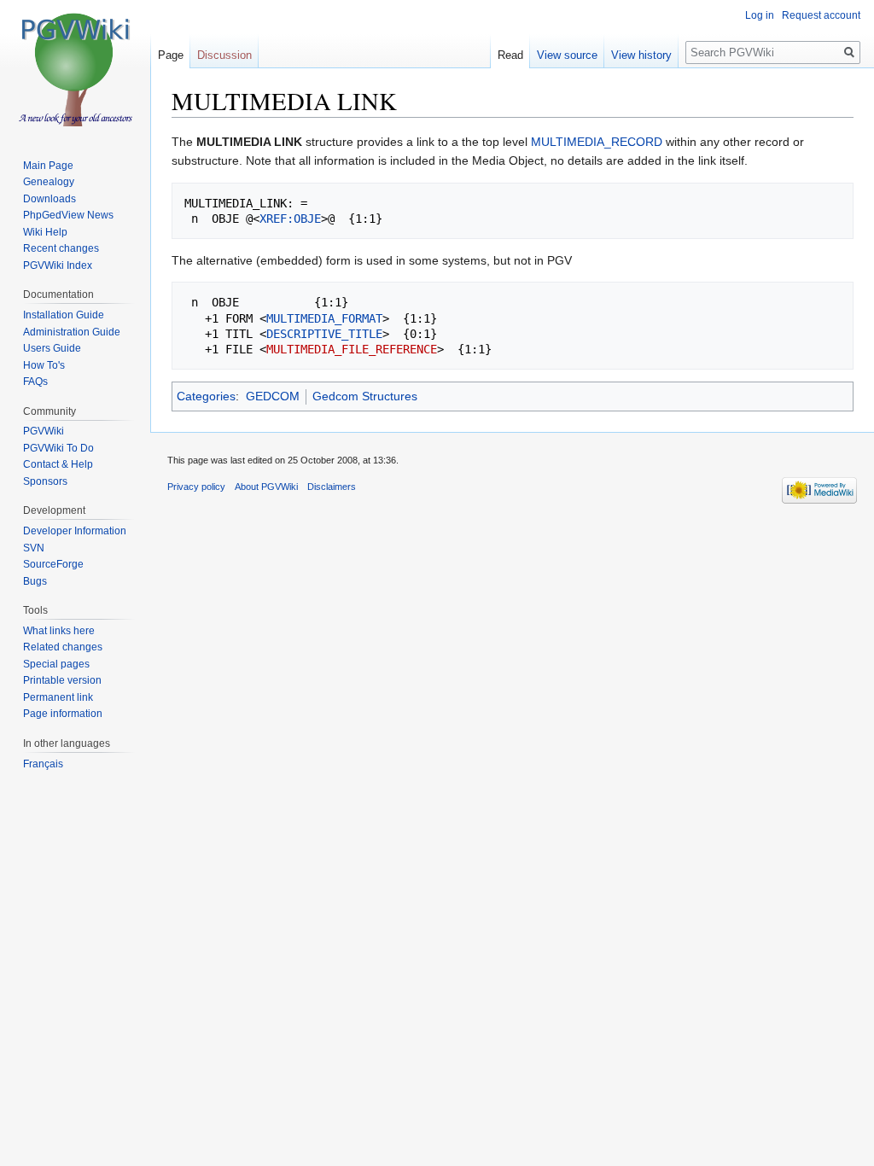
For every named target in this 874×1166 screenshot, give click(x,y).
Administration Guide (71, 332)
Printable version (62, 680)
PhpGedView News (68, 215)
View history (641, 55)
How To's (44, 365)
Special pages (56, 664)
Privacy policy (196, 486)
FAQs (35, 382)
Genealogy (48, 182)
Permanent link (58, 697)
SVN (33, 548)
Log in (759, 15)
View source (567, 55)
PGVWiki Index (57, 265)
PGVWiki (43, 431)
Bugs (35, 581)
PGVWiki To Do (58, 448)
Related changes (62, 647)
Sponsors (45, 481)
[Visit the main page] (75, 68)
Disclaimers (331, 486)
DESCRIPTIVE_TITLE (324, 334)
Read (510, 55)
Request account (821, 15)
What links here (59, 631)
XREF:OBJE (290, 218)
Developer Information (74, 531)
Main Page (48, 166)
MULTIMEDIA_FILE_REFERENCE (351, 349)
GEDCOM (273, 396)
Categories (206, 396)
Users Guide (52, 348)
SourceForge (53, 564)
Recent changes (61, 248)
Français (43, 764)
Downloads (49, 199)
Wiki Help (45, 232)
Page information (62, 714)
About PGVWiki (266, 486)
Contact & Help (58, 464)
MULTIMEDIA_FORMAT (324, 318)
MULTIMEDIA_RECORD (596, 142)
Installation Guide (63, 315)
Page (171, 55)
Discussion (224, 55)
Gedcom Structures (364, 396)
